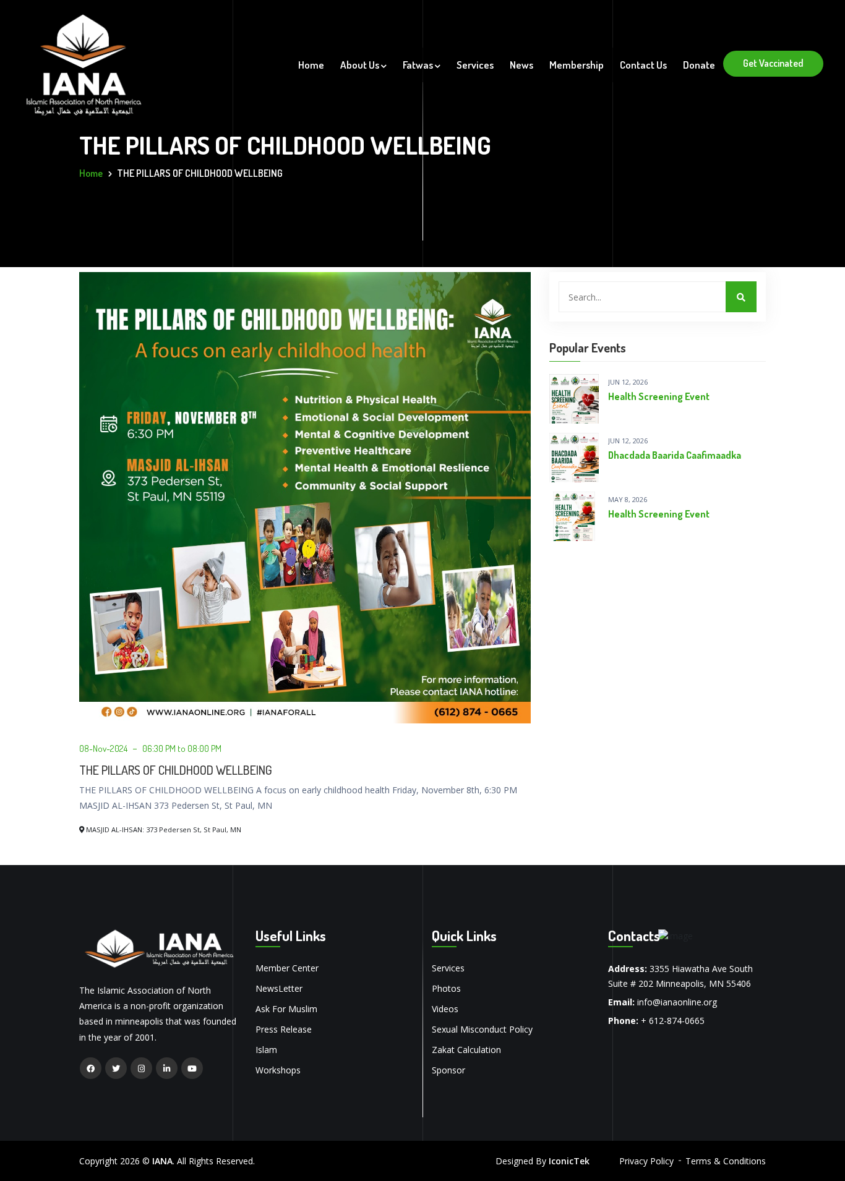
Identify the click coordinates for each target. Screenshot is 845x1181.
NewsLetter (278, 988)
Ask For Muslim (286, 1009)
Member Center (287, 968)
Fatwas (419, 64)
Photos (446, 988)
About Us (360, 64)
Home (311, 64)
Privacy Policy (646, 1161)
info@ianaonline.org (677, 1002)
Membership (576, 64)
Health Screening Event (659, 396)
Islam (266, 1049)
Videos (445, 1009)
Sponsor (448, 1070)
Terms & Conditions (725, 1161)
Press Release (283, 1029)
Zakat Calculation (466, 1049)
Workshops (278, 1070)
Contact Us (643, 64)
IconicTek (569, 1161)
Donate (699, 64)
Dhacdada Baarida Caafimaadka (674, 455)
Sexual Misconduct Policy (482, 1029)
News (521, 64)
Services (475, 64)
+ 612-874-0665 (673, 1020)
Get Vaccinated (773, 63)
